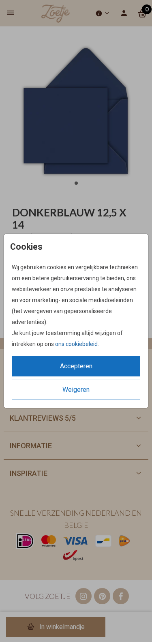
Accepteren (76, 366)
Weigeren (76, 389)
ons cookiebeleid (76, 344)
